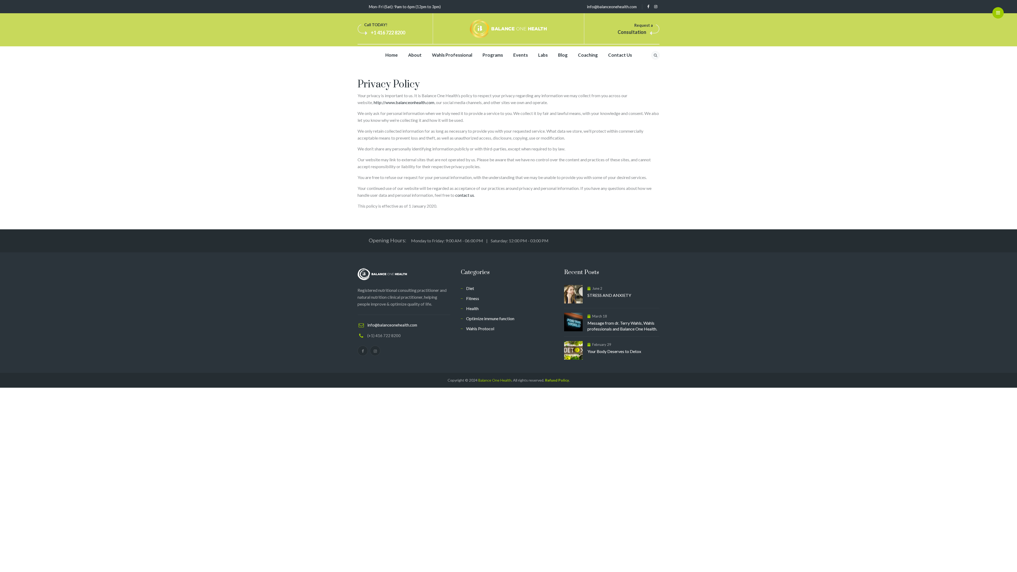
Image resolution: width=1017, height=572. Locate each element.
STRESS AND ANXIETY (609, 295)
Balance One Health (494, 380)
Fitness (472, 298)
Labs (543, 55)
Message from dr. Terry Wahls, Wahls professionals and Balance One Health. (622, 325)
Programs (493, 55)
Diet (470, 288)
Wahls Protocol (480, 328)
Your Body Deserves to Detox (614, 351)
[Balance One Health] (508, 28)
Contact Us (620, 55)
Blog (563, 55)
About (415, 55)
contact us (464, 195)
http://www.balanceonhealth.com (404, 102)
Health (472, 308)
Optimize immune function (490, 318)
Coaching (588, 55)
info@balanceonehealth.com (612, 6)
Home (391, 55)
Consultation (632, 32)
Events (520, 55)
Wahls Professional (452, 55)
